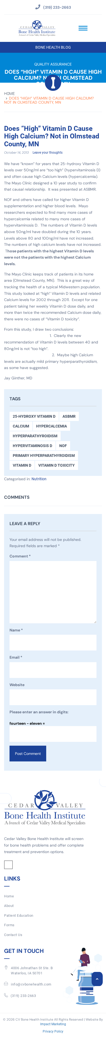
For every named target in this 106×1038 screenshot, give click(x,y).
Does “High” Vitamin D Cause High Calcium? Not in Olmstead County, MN (51, 136)
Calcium (21, 426)
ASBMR (69, 416)
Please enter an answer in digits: (39, 711)
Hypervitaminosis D (32, 446)
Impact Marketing (53, 1024)
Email (16, 657)
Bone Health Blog (53, 47)
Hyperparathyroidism (35, 436)
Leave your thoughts (48, 152)
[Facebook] (8, 864)
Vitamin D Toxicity (56, 465)
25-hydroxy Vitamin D (34, 416)
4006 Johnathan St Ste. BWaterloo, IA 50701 (32, 970)
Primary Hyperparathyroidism (44, 455)
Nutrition (39, 479)
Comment (20, 556)
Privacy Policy (53, 1031)
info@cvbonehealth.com (31, 984)
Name (16, 630)
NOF (63, 446)
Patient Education (18, 915)
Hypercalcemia (51, 426)
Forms (9, 925)
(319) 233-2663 (23, 996)
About (9, 906)
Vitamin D (22, 465)
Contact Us (13, 935)
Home (9, 94)
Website (17, 684)
